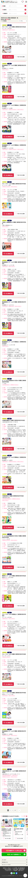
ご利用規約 (15, 870)
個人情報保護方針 (21, 868)
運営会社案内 (21, 869)
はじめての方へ (9, 870)
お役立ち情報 (15, 869)
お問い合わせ (20, 870)
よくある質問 (14, 868)
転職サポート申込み (7, 868)
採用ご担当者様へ (8, 869)
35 (15, 810)
